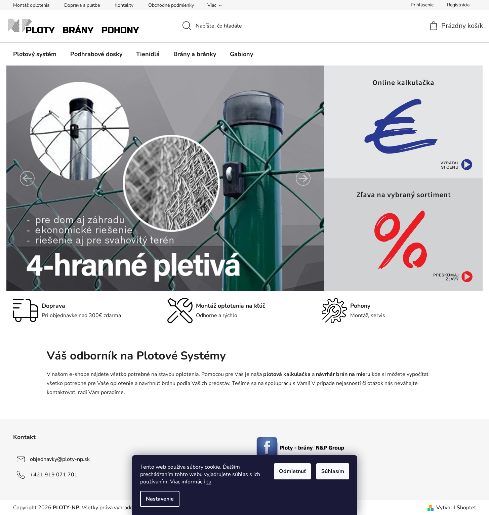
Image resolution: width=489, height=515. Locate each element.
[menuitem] (34, 54)
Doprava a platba (82, 5)
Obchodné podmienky (171, 5)
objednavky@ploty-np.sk (60, 459)
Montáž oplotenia (31, 5)
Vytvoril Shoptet (456, 507)
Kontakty (124, 5)
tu (208, 481)
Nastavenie (160, 499)
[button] (27, 178)
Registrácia (458, 5)
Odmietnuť (292, 471)
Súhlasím (332, 471)
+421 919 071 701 (54, 474)
